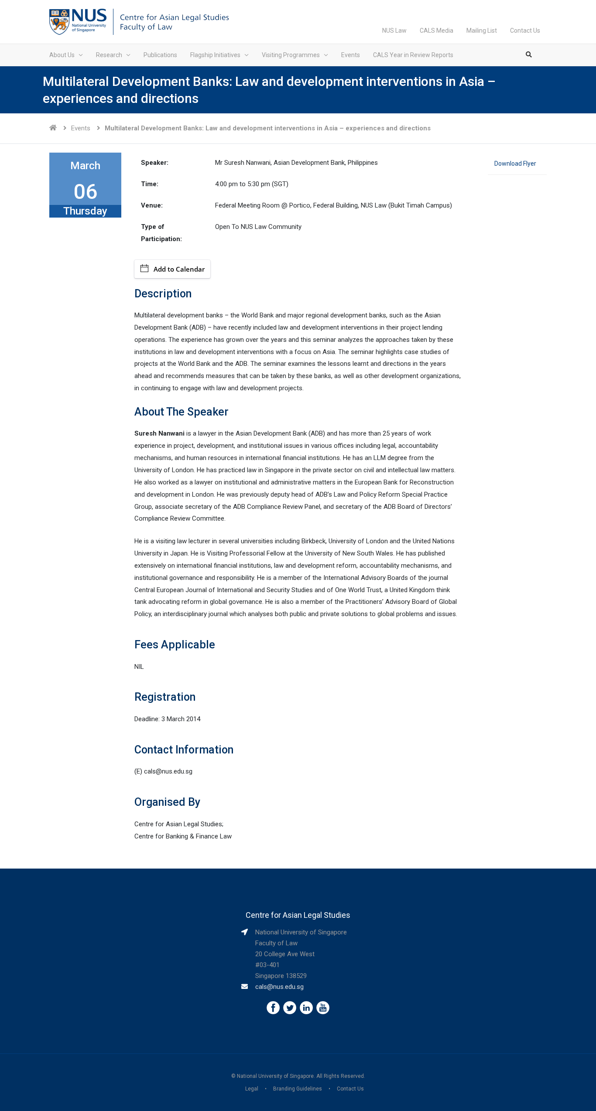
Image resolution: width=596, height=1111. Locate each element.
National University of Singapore (275, 1076)
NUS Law (394, 30)
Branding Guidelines (297, 1089)
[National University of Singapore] (77, 21)
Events (350, 54)
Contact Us (525, 30)
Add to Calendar (179, 269)
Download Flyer (515, 163)
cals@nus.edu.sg (279, 987)
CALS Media (436, 30)
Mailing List (481, 30)
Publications (160, 54)
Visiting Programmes (291, 54)
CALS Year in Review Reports (413, 54)
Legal (251, 1089)
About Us (62, 54)
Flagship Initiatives (215, 54)
